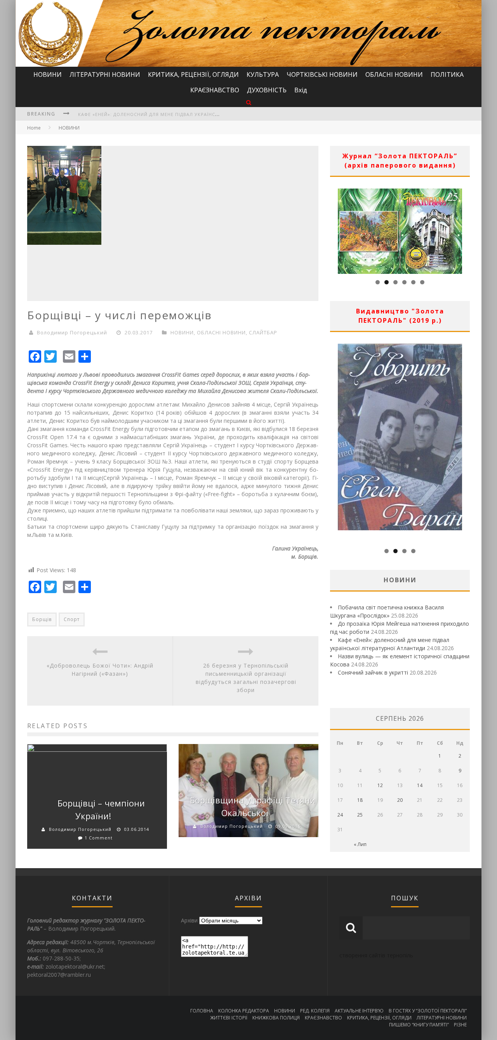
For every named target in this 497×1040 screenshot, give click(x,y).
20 (400, 800)
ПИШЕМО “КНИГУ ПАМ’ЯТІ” (419, 1024)
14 (419, 785)
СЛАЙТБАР (263, 332)
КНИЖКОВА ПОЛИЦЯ (276, 1017)
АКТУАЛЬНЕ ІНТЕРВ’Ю (359, 1010)
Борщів (42, 619)
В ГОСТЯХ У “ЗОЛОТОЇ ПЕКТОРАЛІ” (428, 1010)
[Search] (248, 102)
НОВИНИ (47, 74)
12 (380, 785)
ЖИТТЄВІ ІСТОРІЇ (228, 1017)
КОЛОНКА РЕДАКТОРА (243, 1010)
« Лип (360, 844)
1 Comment (99, 838)
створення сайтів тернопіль (376, 955)
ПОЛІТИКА (447, 74)
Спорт (72, 619)
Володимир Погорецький (72, 332)
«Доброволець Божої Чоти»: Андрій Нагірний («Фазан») (100, 669)
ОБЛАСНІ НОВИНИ (394, 74)
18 (360, 800)
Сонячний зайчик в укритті (373, 672)
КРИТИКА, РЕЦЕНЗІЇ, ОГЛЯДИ (193, 74)
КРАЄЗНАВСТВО (214, 90)
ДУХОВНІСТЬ (267, 90)
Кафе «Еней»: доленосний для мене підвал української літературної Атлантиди (186, 114)
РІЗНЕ (460, 1024)
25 (360, 815)
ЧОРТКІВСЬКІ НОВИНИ (322, 74)
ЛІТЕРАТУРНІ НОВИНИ (105, 74)
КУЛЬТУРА (263, 74)
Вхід (300, 90)
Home (34, 128)
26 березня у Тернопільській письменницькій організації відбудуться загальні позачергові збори (246, 678)
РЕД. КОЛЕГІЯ (315, 1010)
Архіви (189, 920)
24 (340, 815)
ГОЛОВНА (201, 1010)
